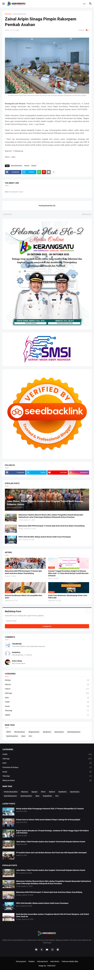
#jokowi (52, 792)
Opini (47, 698)
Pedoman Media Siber (70, 961)
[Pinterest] (44, 172)
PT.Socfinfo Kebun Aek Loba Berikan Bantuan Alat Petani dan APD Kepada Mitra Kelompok (51, 853)
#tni (30, 736)
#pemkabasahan (19, 14)
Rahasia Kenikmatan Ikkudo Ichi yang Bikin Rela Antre (23, 596)
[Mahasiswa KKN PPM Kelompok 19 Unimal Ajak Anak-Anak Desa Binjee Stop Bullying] (11, 529)
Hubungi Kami (42, 961)
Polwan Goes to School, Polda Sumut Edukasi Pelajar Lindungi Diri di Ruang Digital (48, 820)
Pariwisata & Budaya (47, 767)
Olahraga (47, 693)
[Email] (49, 172)
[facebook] (36, 950)
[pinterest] (58, 950)
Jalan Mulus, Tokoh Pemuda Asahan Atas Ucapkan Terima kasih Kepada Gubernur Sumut (50, 842)
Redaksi (32, 961)
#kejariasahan (34, 732)
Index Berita (54, 961)
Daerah (33, 166)
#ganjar (34, 792)
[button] (3, 4)
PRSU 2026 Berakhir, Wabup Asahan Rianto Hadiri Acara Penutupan (44, 537)
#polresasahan (12, 736)
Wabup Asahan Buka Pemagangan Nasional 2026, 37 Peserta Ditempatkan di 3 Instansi (50, 809)
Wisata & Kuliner (47, 780)
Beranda (8, 14)
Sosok (47, 706)
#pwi (23, 736)
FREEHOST (51, 966)
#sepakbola (47, 796)
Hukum (47, 689)
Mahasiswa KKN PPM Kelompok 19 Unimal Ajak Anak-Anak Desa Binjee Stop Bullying (51, 526)
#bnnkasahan (19, 732)
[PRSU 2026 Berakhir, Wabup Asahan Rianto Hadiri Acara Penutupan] (11, 540)
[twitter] (42, 950)
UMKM (47, 715)
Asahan (26, 166)
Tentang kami (21, 961)
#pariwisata (59, 732)
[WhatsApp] (39, 172)
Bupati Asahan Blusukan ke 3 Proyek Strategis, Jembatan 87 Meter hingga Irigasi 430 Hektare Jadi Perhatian (52, 832)
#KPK (8, 732)
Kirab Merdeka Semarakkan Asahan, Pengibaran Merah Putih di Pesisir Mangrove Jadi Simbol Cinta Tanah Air (52, 915)
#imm (43, 792)
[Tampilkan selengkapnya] (53, 172)
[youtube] (47, 950)
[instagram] (52, 950)
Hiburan (47, 684)
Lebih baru (8, 214)
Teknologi (47, 710)
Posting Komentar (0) (47, 206)
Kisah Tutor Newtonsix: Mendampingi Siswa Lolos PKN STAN (67, 596)
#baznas (24, 792)
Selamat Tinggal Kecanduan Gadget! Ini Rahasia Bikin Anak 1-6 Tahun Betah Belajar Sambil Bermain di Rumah (68, 573)
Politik (47, 702)
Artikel (47, 754)
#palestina (47, 732)
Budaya (47, 680)
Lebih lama (86, 214)
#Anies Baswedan (11, 792)
